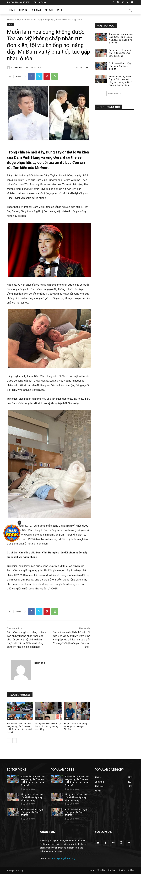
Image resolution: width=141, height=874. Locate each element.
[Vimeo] (127, 2)
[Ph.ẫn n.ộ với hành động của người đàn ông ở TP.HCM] (77, 711)
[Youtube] (132, 2)
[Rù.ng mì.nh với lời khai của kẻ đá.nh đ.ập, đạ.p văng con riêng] (48, 711)
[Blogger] (98, 843)
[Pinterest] (47, 76)
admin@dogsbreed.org (63, 858)
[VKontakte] (129, 843)
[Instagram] (118, 2)
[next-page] (14, 740)
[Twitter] (123, 2)
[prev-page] (9, 740)
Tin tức (18, 19)
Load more (113, 93)
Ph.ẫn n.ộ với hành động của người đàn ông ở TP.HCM (75, 726)
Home (10, 19)
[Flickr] (113, 843)
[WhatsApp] (54, 76)
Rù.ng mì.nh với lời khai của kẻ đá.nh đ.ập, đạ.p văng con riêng (48, 726)
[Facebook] (113, 2)
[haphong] (9, 67)
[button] (130, 10)
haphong (18, 67)
